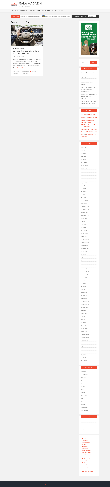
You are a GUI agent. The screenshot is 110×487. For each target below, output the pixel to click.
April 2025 (83, 194)
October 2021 (84, 307)
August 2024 (84, 218)
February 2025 (84, 200)
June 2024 (83, 224)
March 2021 (84, 325)
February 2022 (84, 295)
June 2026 (83, 153)
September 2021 (85, 310)
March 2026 (84, 162)
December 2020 (85, 334)
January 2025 (84, 203)
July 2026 (83, 150)
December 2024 (85, 206)
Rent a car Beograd (87, 471)
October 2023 (84, 245)
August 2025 (84, 183)
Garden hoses (86, 465)
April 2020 (83, 358)
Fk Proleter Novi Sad (87, 459)
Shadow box (85, 469)
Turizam (83, 404)
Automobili (23, 10)
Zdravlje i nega (84, 410)
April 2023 (83, 260)
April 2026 (83, 159)
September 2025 (85, 180)
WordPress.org (84, 429)
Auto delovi (59, 10)
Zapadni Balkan (92, 114)
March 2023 (84, 263)
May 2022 (83, 286)
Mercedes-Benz (26, 71)
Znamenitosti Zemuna (91, 117)
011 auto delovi (86, 452)
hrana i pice (83, 377)
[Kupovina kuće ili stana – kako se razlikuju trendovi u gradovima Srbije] (39, 16)
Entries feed (84, 424)
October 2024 (84, 212)
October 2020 (84, 340)
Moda (82, 389)
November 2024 (85, 209)
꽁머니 (82, 134)
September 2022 (85, 274)
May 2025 (83, 191)
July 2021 (83, 316)
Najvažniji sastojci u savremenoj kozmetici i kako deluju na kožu (88, 102)
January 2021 (84, 331)
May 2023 (83, 257)
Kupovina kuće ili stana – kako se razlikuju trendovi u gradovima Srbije (59, 16)
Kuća (82, 383)
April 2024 (83, 227)
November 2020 (85, 337)
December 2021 (85, 301)
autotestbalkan (16, 71)
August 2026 (84, 147)
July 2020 (83, 349)
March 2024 (84, 230)
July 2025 (83, 186)
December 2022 (85, 272)
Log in (82, 421)
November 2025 (85, 174)
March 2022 (84, 292)
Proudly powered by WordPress (44, 484)
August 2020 (84, 346)
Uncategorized (84, 407)
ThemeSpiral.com (69, 484)
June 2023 (83, 254)
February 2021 (84, 328)
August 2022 (84, 277)
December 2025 (85, 171)
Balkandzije (85, 446)
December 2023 (85, 239)
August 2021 (84, 313)
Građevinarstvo (47, 10)
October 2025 (84, 177)
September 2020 (85, 343)
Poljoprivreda (84, 395)
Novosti (15, 10)
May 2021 (83, 319)
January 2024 (84, 236)
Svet (38, 10)
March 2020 (84, 360)
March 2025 (84, 197)
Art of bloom (85, 461)
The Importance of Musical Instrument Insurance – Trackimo (87, 122)
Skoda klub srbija (86, 450)
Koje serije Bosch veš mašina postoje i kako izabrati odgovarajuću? (88, 75)
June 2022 (83, 283)
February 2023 (84, 266)
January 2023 (84, 269)
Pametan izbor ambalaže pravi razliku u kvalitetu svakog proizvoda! (88, 82)
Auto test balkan (86, 454)
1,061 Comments (24, 73)
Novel (84, 438)
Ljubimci (83, 386)
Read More (20, 67)
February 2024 (84, 233)
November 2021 (85, 304)
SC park (84, 444)
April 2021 (83, 322)
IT (81, 380)
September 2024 (85, 215)
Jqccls (82, 117)
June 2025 (83, 188)
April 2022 (83, 289)
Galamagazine (86, 442)
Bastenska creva (86, 463)
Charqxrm (83, 129)
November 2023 (85, 242)
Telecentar (85, 440)
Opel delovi (85, 448)
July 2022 (83, 280)
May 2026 (83, 156)
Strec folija (85, 467)
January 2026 (84, 168)
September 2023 (85, 248)
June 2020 (83, 352)
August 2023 (84, 251)
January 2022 (84, 298)
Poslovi (32, 10)
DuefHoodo (84, 114)
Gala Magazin (30, 3)
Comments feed (85, 427)
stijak (14, 56)
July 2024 (83, 221)
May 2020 (83, 355)
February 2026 (84, 165)
